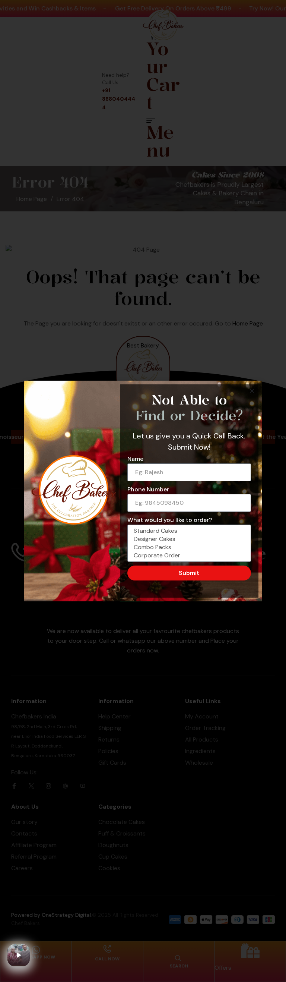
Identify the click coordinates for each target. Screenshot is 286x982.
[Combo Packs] (188, 547)
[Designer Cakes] (188, 539)
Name (135, 459)
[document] (143, 491)
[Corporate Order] (188, 555)
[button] (252, 391)
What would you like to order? (169, 520)
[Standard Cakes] (188, 531)
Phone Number (148, 489)
